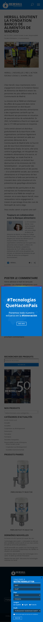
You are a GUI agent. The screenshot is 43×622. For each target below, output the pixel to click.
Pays (15, 592)
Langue (16, 602)
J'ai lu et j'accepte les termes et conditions (26, 614)
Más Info (21, 324)
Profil (15, 608)
